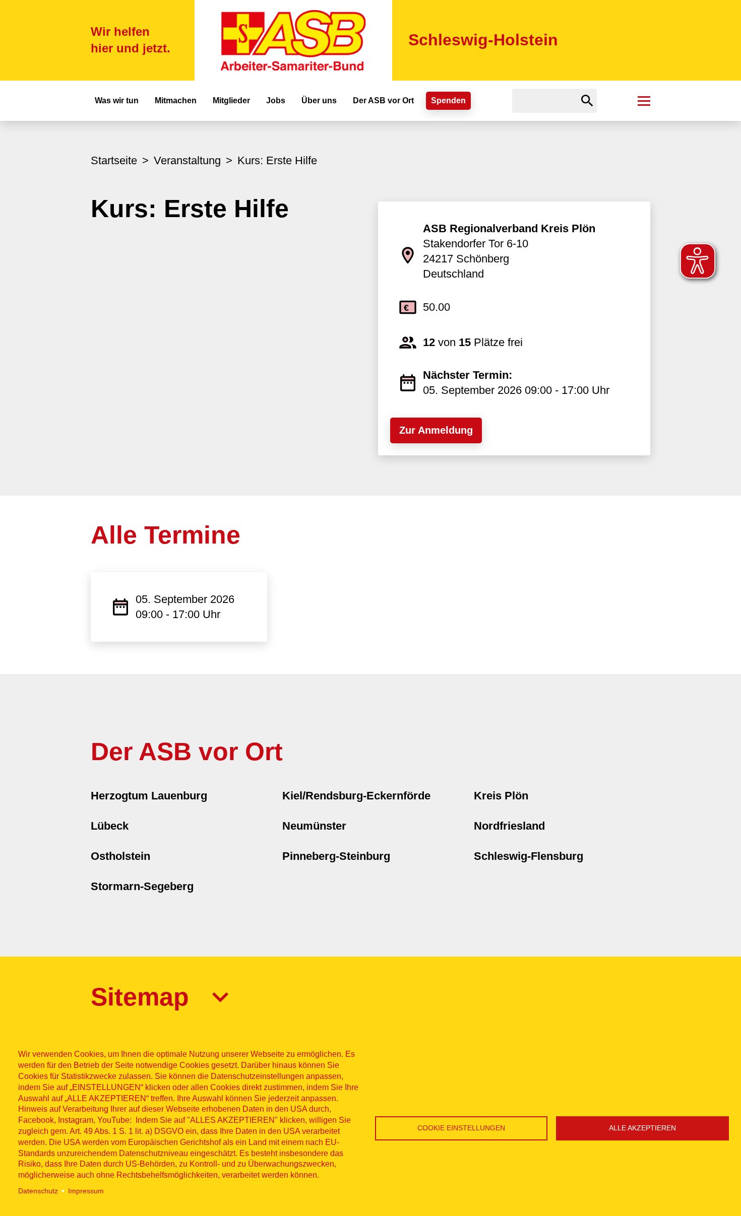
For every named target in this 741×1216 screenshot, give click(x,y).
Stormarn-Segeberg (142, 886)
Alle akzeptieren (642, 1128)
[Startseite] (293, 40)
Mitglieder (231, 100)
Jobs (275, 100)
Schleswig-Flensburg (528, 856)
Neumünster (314, 826)
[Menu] (644, 101)
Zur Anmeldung (436, 430)
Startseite (114, 160)
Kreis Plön (501, 795)
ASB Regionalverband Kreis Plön (509, 228)
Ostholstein (120, 856)
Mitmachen (176, 100)
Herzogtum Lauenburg (149, 795)
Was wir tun (117, 100)
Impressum (86, 1191)
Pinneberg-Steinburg (336, 856)
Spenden (448, 100)
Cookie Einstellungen (461, 1128)
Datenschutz (38, 1191)
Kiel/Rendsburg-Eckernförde (356, 795)
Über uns (319, 100)
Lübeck (110, 826)
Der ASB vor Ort (383, 100)
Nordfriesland (509, 826)
